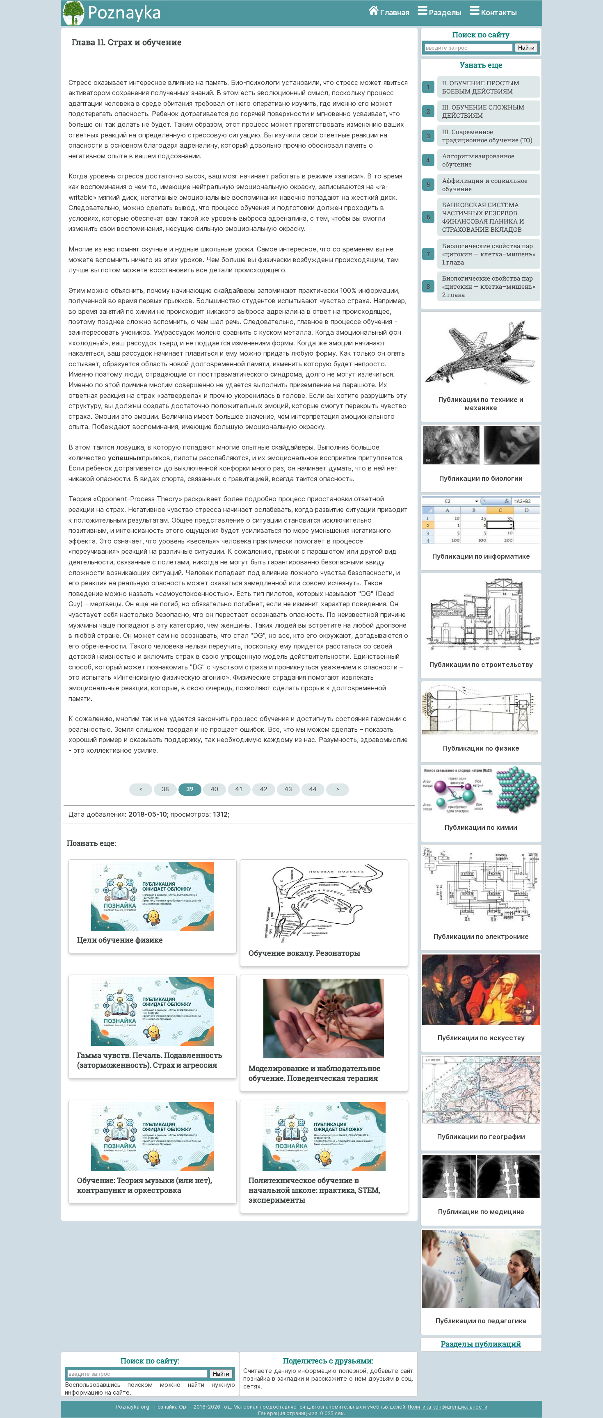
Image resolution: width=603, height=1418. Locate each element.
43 (288, 789)
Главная (394, 12)
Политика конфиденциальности (447, 1407)
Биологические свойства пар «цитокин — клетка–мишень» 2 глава (488, 286)
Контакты (499, 12)
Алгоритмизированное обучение (478, 160)
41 (239, 789)
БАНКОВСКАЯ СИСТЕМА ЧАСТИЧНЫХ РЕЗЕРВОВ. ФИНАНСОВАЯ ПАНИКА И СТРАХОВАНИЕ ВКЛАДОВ (483, 217)
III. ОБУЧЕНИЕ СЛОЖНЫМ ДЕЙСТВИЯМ (483, 111)
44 (313, 789)
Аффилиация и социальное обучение (485, 184)
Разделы (445, 12)
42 (263, 789)
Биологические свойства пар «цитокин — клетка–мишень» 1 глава (488, 254)
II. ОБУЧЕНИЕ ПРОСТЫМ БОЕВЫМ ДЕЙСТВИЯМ (480, 87)
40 (214, 789)
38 (165, 789)
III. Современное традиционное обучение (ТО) (487, 136)
